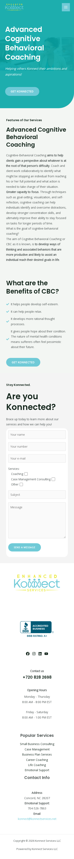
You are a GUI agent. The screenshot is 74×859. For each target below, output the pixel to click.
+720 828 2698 (37, 677)
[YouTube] (46, 654)
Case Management (37, 749)
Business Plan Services (37, 754)
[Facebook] (28, 654)
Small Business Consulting (37, 744)
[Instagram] (34, 654)
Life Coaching (37, 765)
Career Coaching (37, 760)
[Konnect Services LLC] (14, 7)
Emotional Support (37, 770)
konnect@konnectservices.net (37, 819)
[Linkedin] (40, 654)
